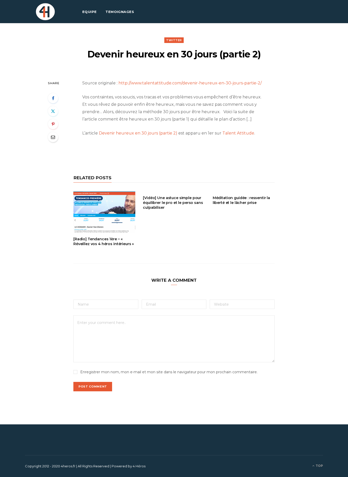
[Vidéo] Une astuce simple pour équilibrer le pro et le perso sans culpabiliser (173, 203)
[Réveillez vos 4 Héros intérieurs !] (45, 11)
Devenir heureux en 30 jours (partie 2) (138, 133)
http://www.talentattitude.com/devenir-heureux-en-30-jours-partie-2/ (190, 83)
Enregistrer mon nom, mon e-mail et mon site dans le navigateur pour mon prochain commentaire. (169, 372)
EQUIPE (89, 12)
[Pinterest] (53, 124)
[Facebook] (53, 98)
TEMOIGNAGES (119, 12)
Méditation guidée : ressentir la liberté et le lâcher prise (241, 200)
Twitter (174, 40)
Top (319, 466)
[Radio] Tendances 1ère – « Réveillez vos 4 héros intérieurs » (103, 241)
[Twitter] (53, 111)
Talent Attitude (238, 133)
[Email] (53, 137)
